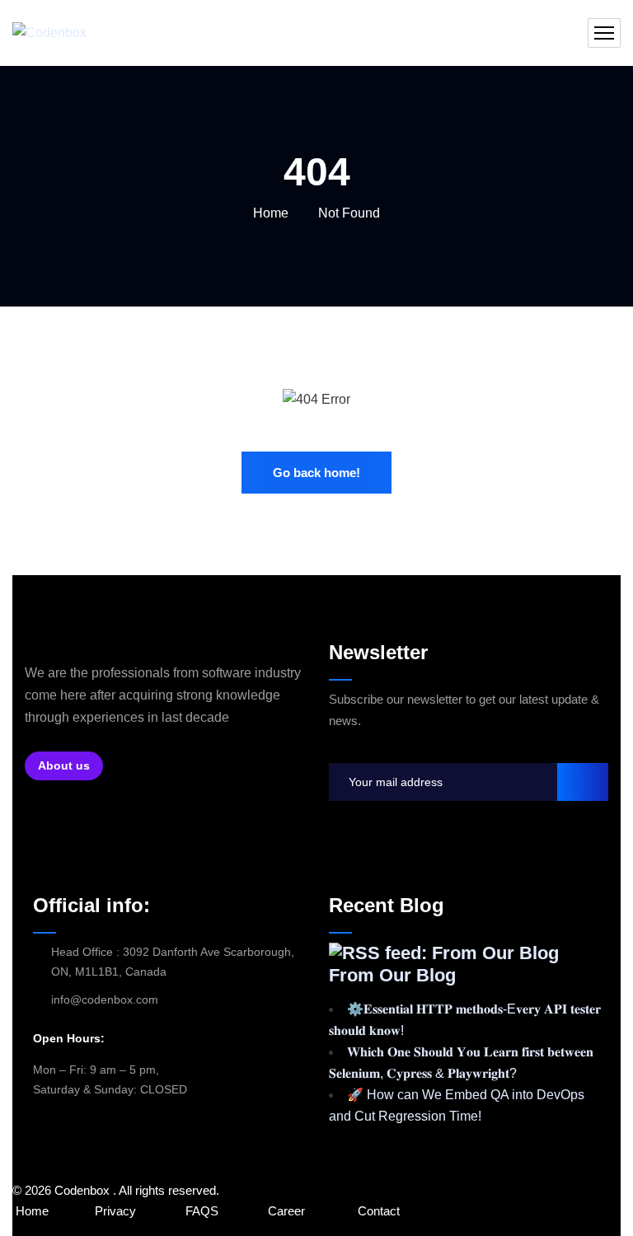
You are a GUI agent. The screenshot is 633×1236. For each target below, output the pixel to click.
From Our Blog (392, 975)
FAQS (203, 1211)
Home (270, 213)
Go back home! (316, 473)
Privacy (115, 1211)
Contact (379, 1211)
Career (286, 1211)
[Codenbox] (49, 33)
